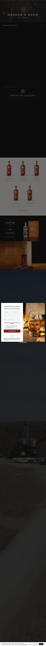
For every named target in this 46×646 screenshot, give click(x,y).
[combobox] (6, 319)
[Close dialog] (43, 304)
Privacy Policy (25, 644)
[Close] (44, 644)
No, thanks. (12, 335)
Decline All (35, 644)
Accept (41, 644)
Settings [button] (30, 644)
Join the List (12, 331)
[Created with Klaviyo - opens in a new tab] (23, 342)
